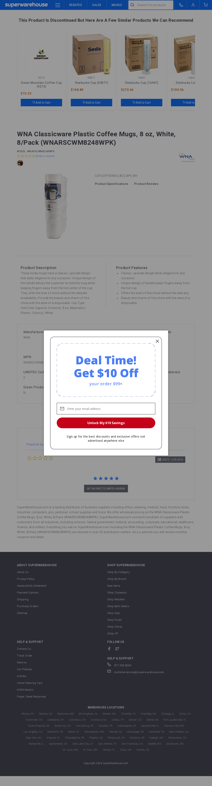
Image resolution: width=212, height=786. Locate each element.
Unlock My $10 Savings (106, 423)
